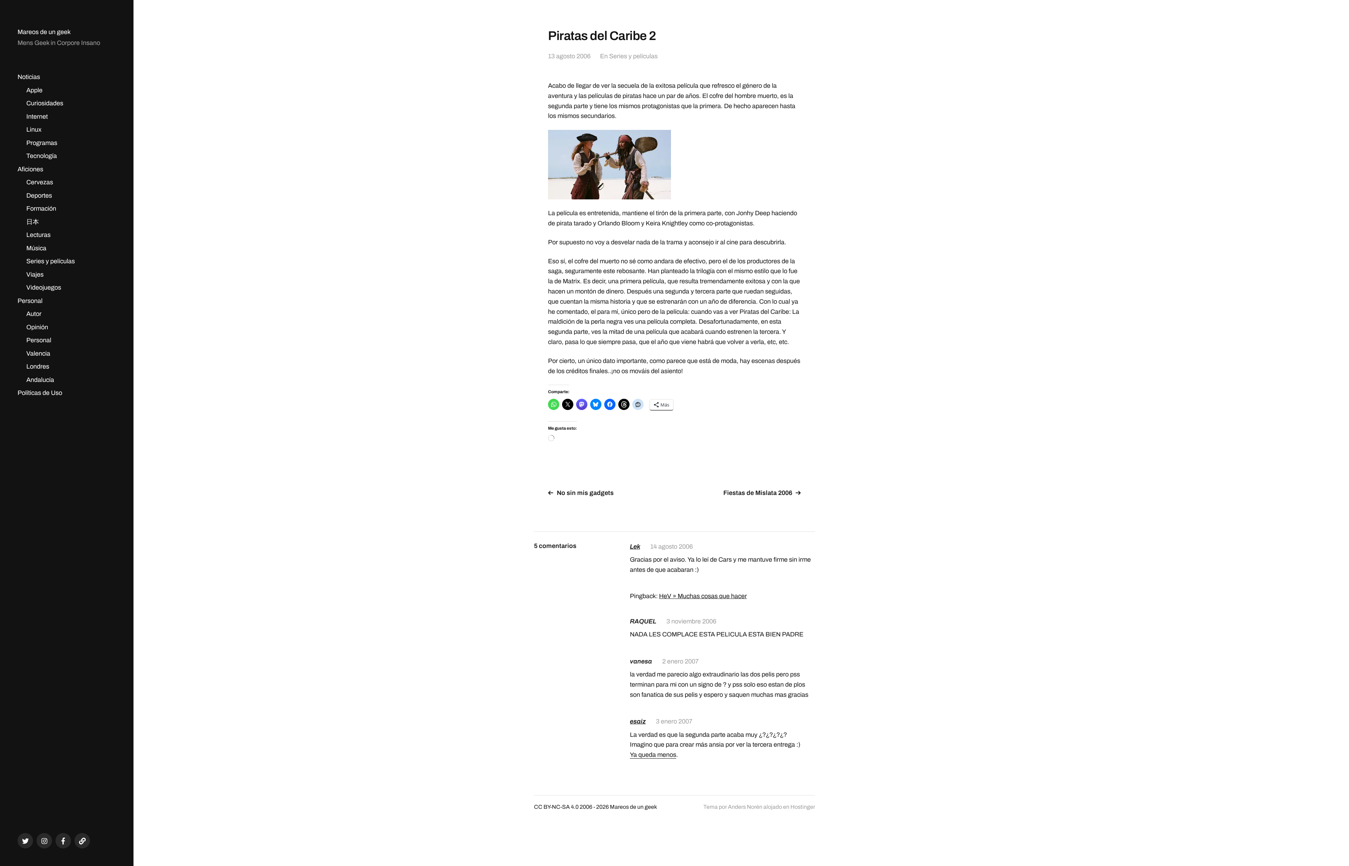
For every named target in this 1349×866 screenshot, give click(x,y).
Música (36, 248)
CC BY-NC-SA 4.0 (556, 807)
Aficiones (30, 169)
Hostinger (802, 807)
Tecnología (41, 155)
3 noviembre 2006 (691, 621)
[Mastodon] (82, 840)
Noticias (29, 76)
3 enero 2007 (674, 721)
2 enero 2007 (680, 661)
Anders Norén (745, 807)
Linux (33, 129)
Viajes (35, 274)
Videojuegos (43, 287)
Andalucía (40, 379)
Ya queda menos (653, 754)
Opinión (37, 327)
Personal (30, 300)
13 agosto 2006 (569, 56)
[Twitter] (25, 840)
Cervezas (39, 182)
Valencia (38, 353)
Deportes (39, 195)
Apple (34, 90)
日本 (32, 221)
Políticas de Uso (40, 392)
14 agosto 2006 (671, 546)
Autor (33, 313)
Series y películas (50, 261)
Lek (635, 546)
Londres (37, 366)
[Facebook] (63, 840)
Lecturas (38, 234)
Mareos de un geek (44, 31)
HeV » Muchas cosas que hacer (703, 596)
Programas (41, 142)
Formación (41, 208)
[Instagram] (44, 840)
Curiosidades (44, 103)
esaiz (638, 721)
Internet (37, 116)
